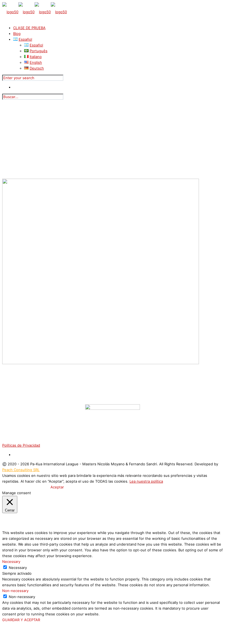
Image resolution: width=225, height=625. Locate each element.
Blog (17, 33)
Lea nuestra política (146, 481)
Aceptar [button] (57, 487)
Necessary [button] (11, 561)
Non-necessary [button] (15, 590)
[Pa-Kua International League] (34, 11)
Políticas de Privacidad (21, 445)
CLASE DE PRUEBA (29, 28)
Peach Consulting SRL (21, 470)
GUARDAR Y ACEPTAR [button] (21, 620)
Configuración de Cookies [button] (26, 487)
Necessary (18, 567)
